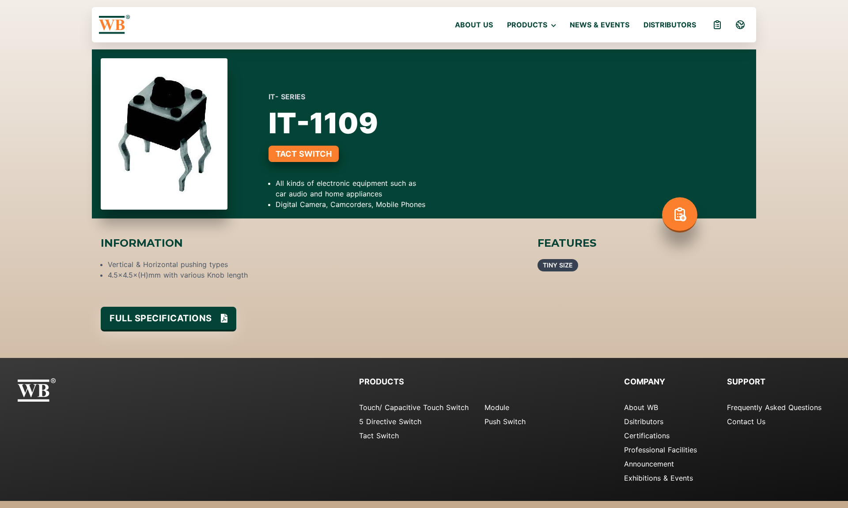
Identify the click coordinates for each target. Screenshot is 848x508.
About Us (474, 24)
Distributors (670, 24)
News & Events (599, 24)
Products (528, 24)
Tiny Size (558, 265)
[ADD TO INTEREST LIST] (679, 215)
